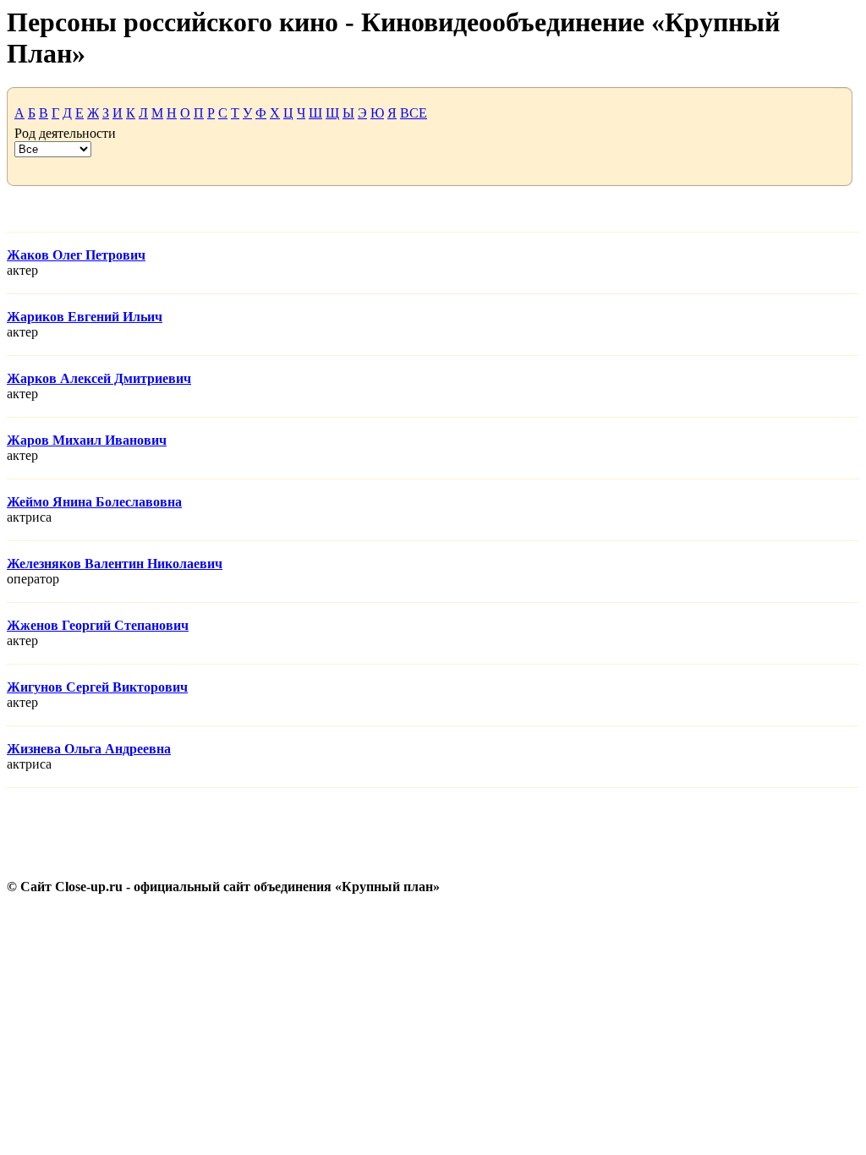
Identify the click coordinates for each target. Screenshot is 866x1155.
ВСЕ (413, 113)
